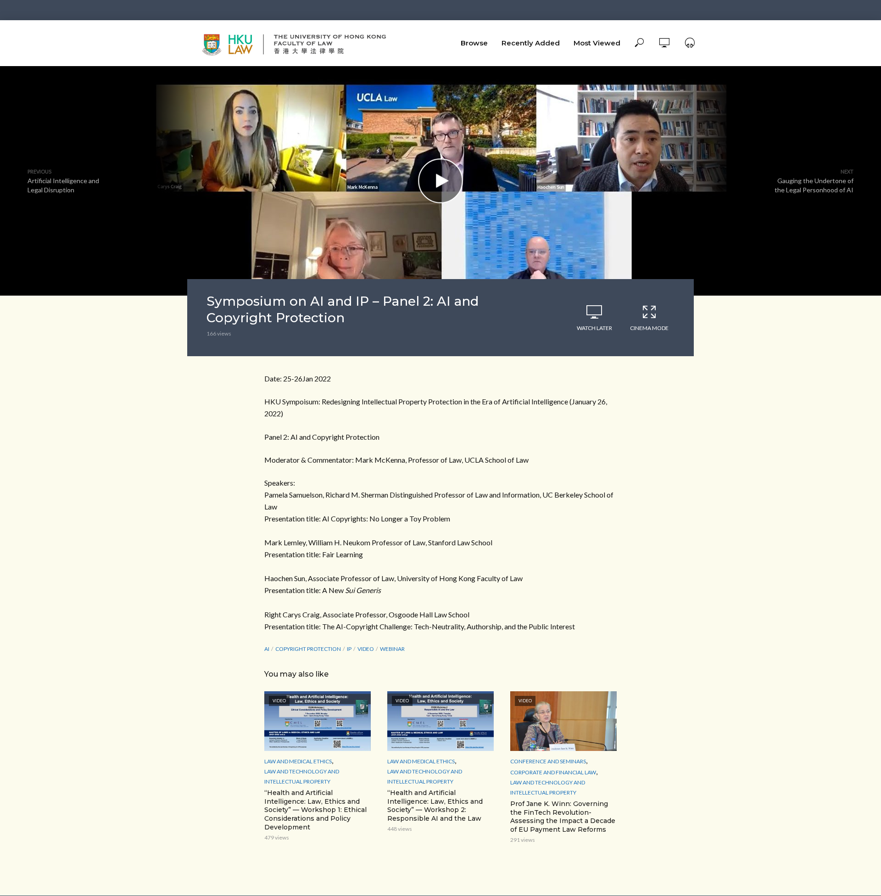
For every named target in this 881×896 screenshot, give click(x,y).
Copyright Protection (308, 648)
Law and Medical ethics (298, 761)
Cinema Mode (649, 328)
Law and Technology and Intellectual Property (301, 776)
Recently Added (531, 43)
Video (365, 648)
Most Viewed (597, 43)
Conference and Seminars (548, 761)
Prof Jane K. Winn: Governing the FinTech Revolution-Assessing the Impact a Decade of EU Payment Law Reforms (562, 817)
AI (266, 648)
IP (349, 648)
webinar (392, 648)
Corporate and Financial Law (553, 772)
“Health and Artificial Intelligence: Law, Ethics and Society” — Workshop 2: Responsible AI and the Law (435, 806)
